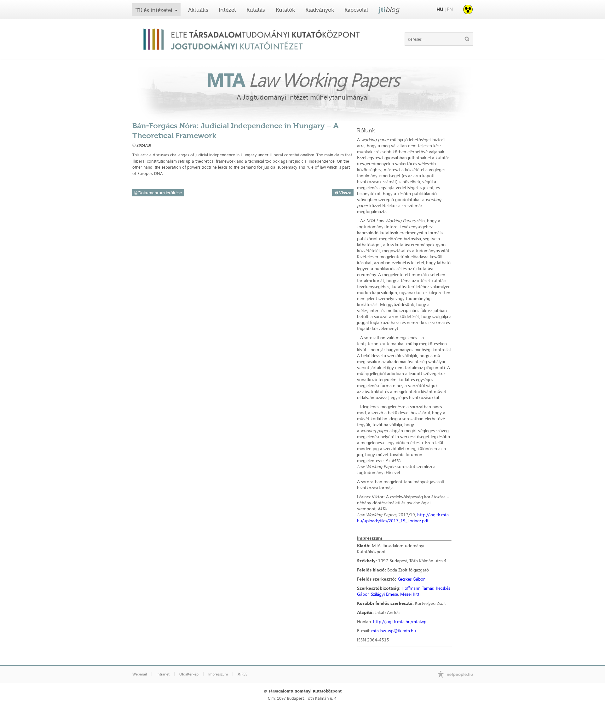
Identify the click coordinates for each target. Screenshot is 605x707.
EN (450, 9)
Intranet (163, 674)
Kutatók (285, 10)
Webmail (139, 674)
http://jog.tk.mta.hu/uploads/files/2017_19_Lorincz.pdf (403, 518)
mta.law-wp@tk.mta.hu (393, 631)
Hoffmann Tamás (417, 588)
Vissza (344, 192)
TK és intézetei (153, 10)
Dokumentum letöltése (159, 192)
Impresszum (218, 674)
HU (439, 9)
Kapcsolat (356, 10)
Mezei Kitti (410, 594)
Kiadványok (319, 10)
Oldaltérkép (189, 674)
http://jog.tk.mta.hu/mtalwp (399, 621)
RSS (243, 674)
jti (389, 9)
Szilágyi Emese (384, 594)
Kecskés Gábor (411, 579)
